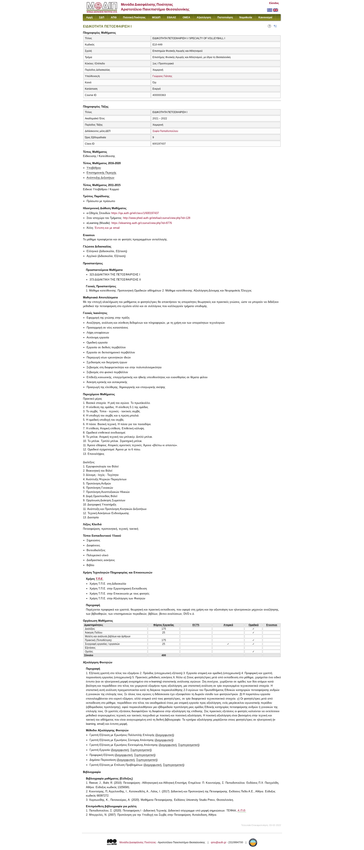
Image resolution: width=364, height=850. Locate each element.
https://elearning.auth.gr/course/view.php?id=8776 (141, 223)
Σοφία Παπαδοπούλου (165, 131)
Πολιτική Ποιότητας (134, 17)
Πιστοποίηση (225, 17)
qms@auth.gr (218, 842)
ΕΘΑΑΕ (171, 17)
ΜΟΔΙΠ (156, 17)
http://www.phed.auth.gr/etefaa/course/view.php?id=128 (156, 217)
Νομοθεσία (245, 17)
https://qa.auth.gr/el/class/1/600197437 (135, 213)
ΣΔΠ (101, 17)
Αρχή (89, 17)
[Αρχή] (102, 11)
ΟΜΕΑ (186, 17)
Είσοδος (274, 3)
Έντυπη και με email (107, 227)
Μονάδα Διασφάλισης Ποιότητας (137, 842)
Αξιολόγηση (204, 17)
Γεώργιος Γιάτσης (162, 76)
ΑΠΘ (113, 17)
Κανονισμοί (265, 17)
